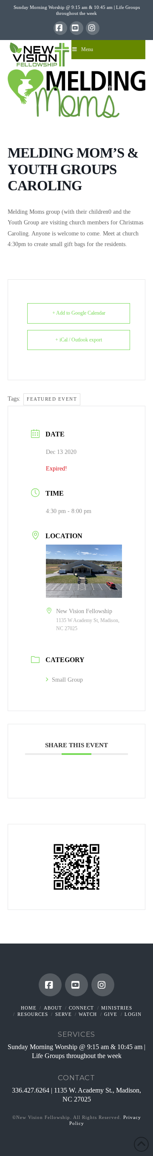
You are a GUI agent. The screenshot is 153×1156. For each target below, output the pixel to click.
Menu (87, 49)
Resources (32, 1014)
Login (133, 1014)
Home (29, 1007)
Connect (81, 1007)
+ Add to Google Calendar (78, 313)
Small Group (67, 680)
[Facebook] (60, 28)
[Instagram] (92, 28)
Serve (63, 1014)
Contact (76, 1077)
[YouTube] (76, 28)
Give (110, 1014)
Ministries (116, 1007)
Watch (88, 1014)
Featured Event (52, 399)
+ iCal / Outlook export (78, 340)
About (53, 1007)
